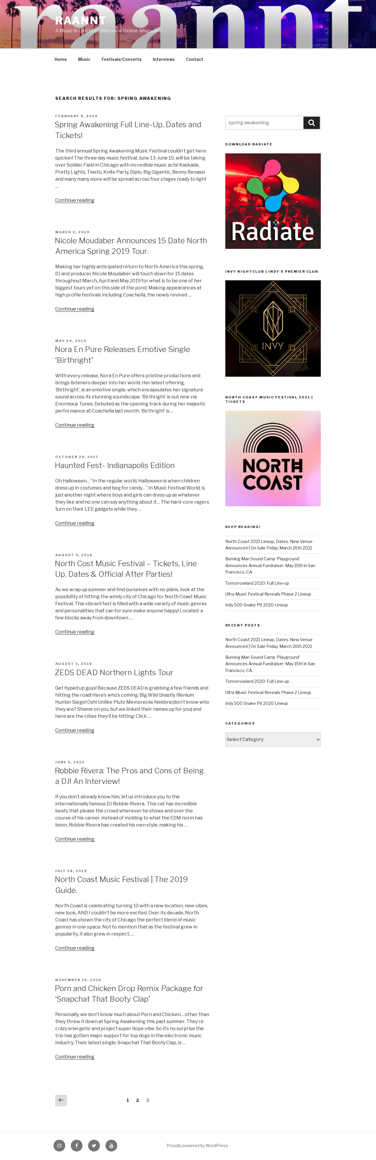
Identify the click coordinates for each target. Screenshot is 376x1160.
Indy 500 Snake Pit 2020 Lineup (256, 604)
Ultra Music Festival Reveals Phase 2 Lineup (268, 593)
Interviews (164, 59)
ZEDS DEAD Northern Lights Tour (114, 672)
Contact (194, 59)
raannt (81, 20)
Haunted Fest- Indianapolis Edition (115, 465)
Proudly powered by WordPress (197, 1145)
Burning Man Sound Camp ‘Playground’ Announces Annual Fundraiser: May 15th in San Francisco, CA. (270, 565)
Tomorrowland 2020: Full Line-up (257, 583)
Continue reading (74, 200)
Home (61, 59)
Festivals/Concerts (122, 59)
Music (84, 59)
